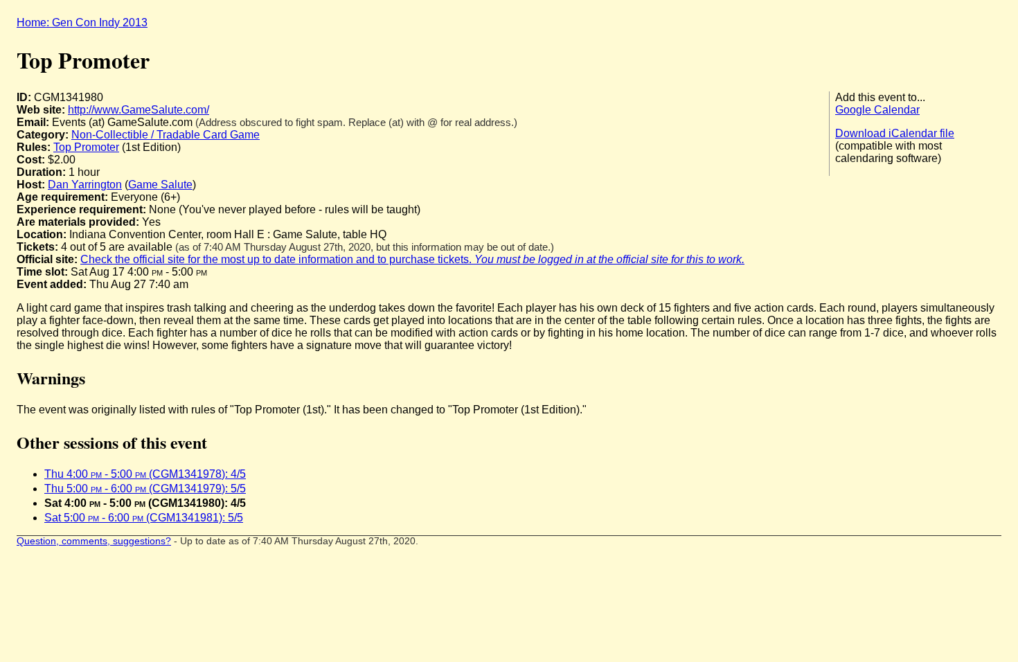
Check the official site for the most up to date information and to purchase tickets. (412, 259)
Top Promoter (86, 147)
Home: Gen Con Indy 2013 (82, 22)
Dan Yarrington (85, 184)
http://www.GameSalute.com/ (138, 110)
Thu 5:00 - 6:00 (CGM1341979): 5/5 (145, 488)
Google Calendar (877, 110)
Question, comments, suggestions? (94, 541)
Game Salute (160, 184)
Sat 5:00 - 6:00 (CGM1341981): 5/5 (143, 518)
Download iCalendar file (894, 133)
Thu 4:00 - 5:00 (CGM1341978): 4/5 (145, 474)
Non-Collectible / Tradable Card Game (165, 135)
